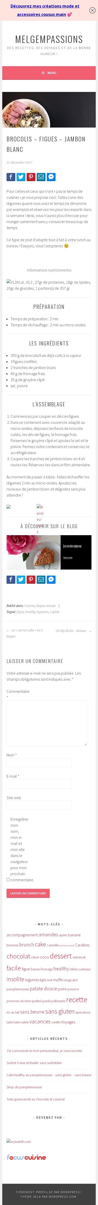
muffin (58, 979)
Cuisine (29, 606)
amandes (48, 934)
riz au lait (13, 1012)
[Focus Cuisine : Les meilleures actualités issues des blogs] (27, 1159)
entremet (79, 957)
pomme (73, 989)
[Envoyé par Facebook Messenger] (51, 177)
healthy (30, 612)
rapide (54, 612)
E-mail (13, 776)
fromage (47, 969)
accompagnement (22, 935)
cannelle (53, 945)
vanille (55, 1022)
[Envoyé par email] (41, 177)
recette (76, 999)
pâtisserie (58, 1001)
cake (40, 944)
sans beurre (32, 1012)
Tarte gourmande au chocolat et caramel (36, 1099)
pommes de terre (19, 1001)
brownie (12, 945)
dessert (61, 956)
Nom (12, 754)
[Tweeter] (21, 177)
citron (35, 957)
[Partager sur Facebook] (11, 177)
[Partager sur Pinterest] (31, 177)
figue (20, 612)
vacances (40, 1021)
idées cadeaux (80, 969)
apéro (63, 935)
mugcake (70, 980)
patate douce (43, 988)
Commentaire (15, 694)
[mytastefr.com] (19, 1141)
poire (62, 989)
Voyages (68, 1022)
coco (44, 957)
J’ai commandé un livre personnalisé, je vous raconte (44, 1050)
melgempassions (49, 38)
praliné (37, 1001)
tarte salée (21, 1022)
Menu (51, 72)
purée (46, 1001)
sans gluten (60, 1011)
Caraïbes (82, 945)
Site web (14, 797)
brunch (26, 944)
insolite (15, 979)
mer (49, 980)
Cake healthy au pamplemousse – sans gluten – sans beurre (49, 1075)
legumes (42, 612)
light (43, 980)
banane (74, 935)
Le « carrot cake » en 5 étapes (25, 633)
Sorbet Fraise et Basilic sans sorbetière (34, 1063)
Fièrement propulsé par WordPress (48, 1192)
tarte (10, 1022)
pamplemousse (18, 989)
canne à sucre (67, 945)
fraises (35, 969)
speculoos (82, 1012)
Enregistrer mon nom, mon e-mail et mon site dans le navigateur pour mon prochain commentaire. (19, 849)
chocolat (18, 956)
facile (14, 968)
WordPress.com (62, 1196)
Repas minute (46, 606)
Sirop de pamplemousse (24, 1087)
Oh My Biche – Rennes (71, 631)
